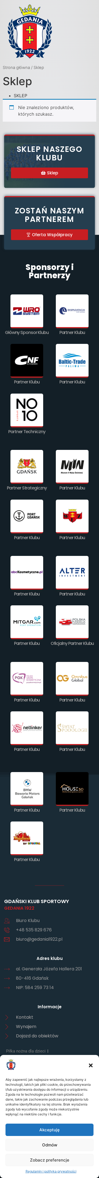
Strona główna (16, 67)
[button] (91, 1065)
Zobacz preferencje (49, 1160)
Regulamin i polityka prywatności (51, 1171)
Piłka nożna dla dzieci (26, 1051)
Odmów (49, 1145)
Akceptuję (49, 1129)
